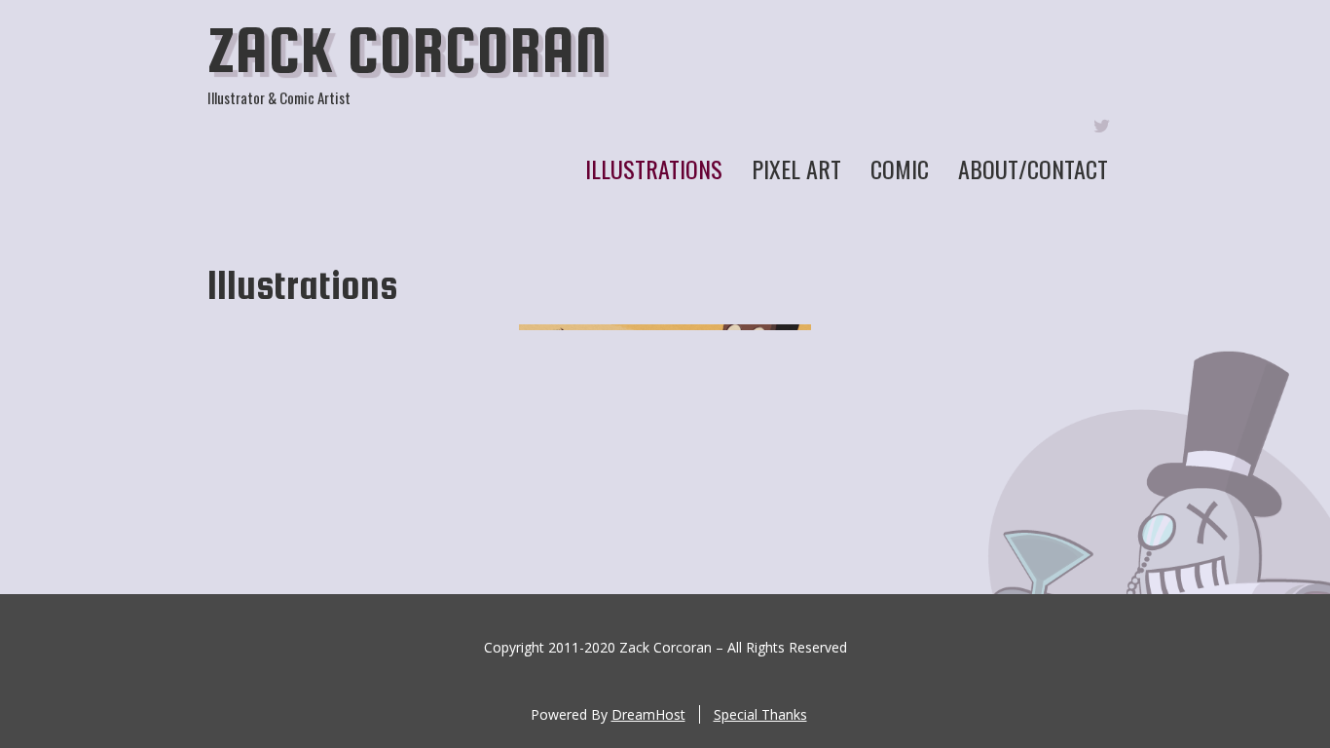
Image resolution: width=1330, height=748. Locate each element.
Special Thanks (760, 714)
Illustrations (653, 168)
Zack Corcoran (407, 50)
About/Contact (1033, 168)
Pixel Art (796, 168)
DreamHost (648, 714)
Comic (899, 168)
